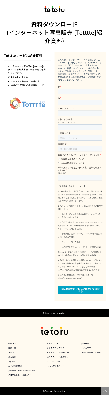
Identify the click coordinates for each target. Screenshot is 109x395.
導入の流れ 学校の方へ (57, 357)
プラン (11, 352)
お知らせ (12, 361)
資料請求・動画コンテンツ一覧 (21, 370)
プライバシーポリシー (91, 352)
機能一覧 (12, 348)
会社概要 (85, 343)
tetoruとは (13, 343)
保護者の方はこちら (55, 348)
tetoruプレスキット (56, 366)
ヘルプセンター (53, 361)
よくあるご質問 (15, 366)
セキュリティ (87, 348)
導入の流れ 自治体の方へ (58, 352)
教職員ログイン (53, 343)
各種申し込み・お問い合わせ (20, 375)
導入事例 (12, 357)
